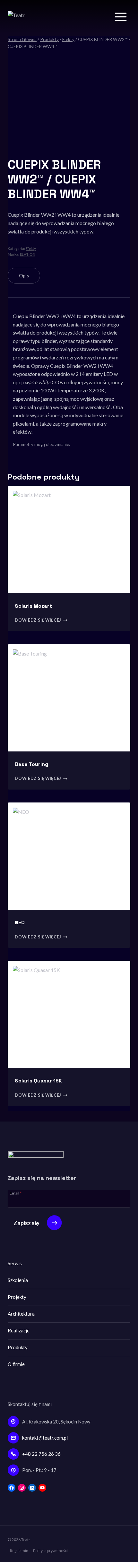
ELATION (27, 254)
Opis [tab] (24, 275)
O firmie (16, 1364)
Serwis (15, 1263)
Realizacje (19, 1330)
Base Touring (31, 764)
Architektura (21, 1314)
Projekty (17, 1297)
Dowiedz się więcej (38, 620)
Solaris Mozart (33, 606)
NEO (20, 922)
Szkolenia (18, 1280)
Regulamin (19, 1550)
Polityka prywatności (50, 1550)
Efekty (31, 248)
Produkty (18, 1347)
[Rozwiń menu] (120, 17)
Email (16, 1193)
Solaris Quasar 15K (38, 1080)
